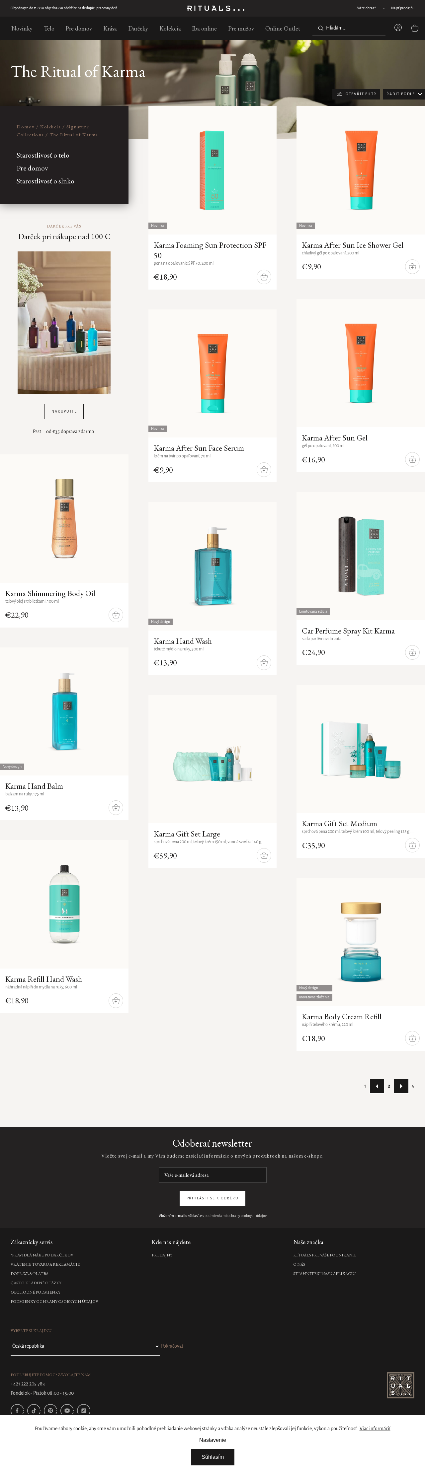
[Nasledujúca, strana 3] (401, 1086)
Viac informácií (375, 1429)
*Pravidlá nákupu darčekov (42, 1255)
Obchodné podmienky (35, 1292)
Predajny (162, 1255)
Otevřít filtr (361, 94)
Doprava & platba (29, 1273)
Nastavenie (212, 1440)
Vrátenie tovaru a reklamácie (45, 1264)
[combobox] (348, 28)
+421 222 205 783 (28, 1384)
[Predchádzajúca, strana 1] (377, 1086)
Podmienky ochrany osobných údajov (54, 1301)
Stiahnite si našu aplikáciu (324, 1273)
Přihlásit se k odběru (213, 1198)
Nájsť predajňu (402, 8)
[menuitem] (22, 28)
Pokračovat (172, 1346)
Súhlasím (213, 1457)
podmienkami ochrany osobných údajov (236, 1216)
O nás (299, 1264)
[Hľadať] (319, 28)
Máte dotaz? (366, 8)
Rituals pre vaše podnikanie (324, 1255)
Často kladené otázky (36, 1283)
